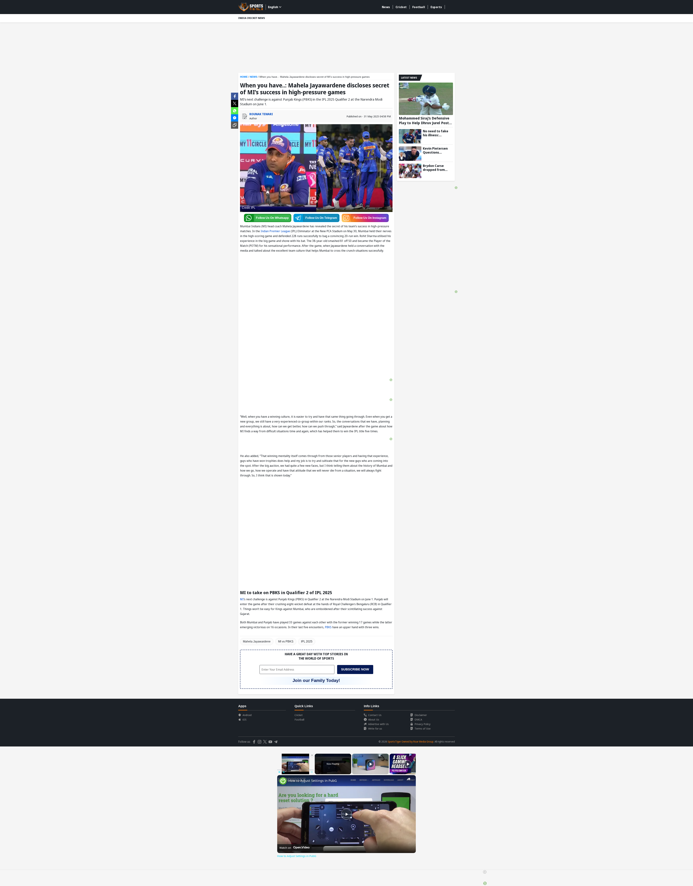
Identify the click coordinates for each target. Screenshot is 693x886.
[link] (283, 781)
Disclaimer (421, 715)
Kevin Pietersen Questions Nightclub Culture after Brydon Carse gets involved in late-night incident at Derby (438, 150)
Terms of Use (423, 728)
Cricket (401, 7)
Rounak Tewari (261, 114)
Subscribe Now (355, 669)
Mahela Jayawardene (257, 641)
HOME (244, 76)
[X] (234, 103)
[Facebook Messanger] (234, 117)
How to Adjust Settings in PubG (312, 780)
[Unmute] (284, 772)
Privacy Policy (422, 724)
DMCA (418, 719)
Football (418, 7)
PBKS (328, 627)
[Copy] (234, 125)
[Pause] (279, 772)
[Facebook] (234, 96)
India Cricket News (251, 18)
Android (247, 715)
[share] (408, 779)
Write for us (375, 728)
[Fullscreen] (312, 772)
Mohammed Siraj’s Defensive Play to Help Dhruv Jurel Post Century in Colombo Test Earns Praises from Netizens (425, 120)
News (386, 7)
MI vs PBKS (285, 641)
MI (242, 599)
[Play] (370, 764)
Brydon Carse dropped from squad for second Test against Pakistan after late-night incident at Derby (438, 168)
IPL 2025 (306, 641)
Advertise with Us (378, 724)
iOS (245, 719)
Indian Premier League (275, 231)
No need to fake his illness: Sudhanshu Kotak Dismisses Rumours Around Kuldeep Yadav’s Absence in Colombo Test (436, 133)
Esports (436, 7)
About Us (373, 719)
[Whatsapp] (234, 110)
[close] (484, 872)
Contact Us (375, 715)
